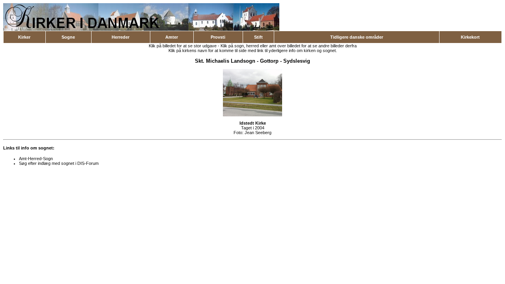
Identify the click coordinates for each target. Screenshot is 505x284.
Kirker (24, 37)
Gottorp (269, 61)
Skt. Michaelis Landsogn (225, 61)
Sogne (68, 37)
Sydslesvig (296, 61)
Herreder (120, 37)
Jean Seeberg (258, 132)
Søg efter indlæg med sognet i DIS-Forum (59, 163)
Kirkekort (470, 37)
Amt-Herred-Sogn (36, 158)
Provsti (218, 37)
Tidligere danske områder (356, 37)
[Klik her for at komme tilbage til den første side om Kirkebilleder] (141, 29)
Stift (258, 37)
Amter (171, 37)
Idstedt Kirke (252, 123)
